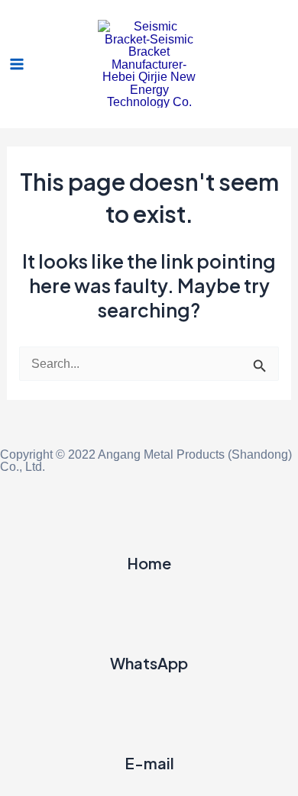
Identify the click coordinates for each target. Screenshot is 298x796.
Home (149, 562)
